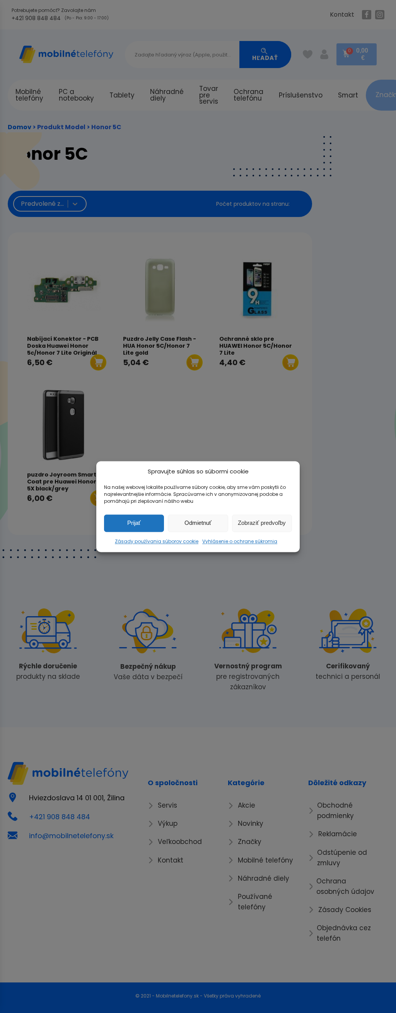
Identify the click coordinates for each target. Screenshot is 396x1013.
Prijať (134, 522)
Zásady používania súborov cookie (156, 541)
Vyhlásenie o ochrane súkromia (239, 541)
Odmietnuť (198, 522)
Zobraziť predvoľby (262, 522)
